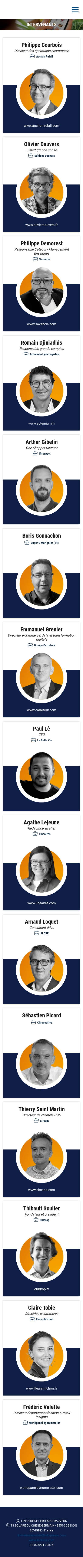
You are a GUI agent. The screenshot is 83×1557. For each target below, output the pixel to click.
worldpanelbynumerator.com (41, 1488)
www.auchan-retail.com (41, 126)
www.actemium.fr (41, 423)
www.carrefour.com (41, 710)
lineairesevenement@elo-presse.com (41, 1535)
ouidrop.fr (41, 1289)
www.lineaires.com (41, 903)
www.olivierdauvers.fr (41, 225)
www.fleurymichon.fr (41, 1388)
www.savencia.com (41, 324)
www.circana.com (41, 1190)
